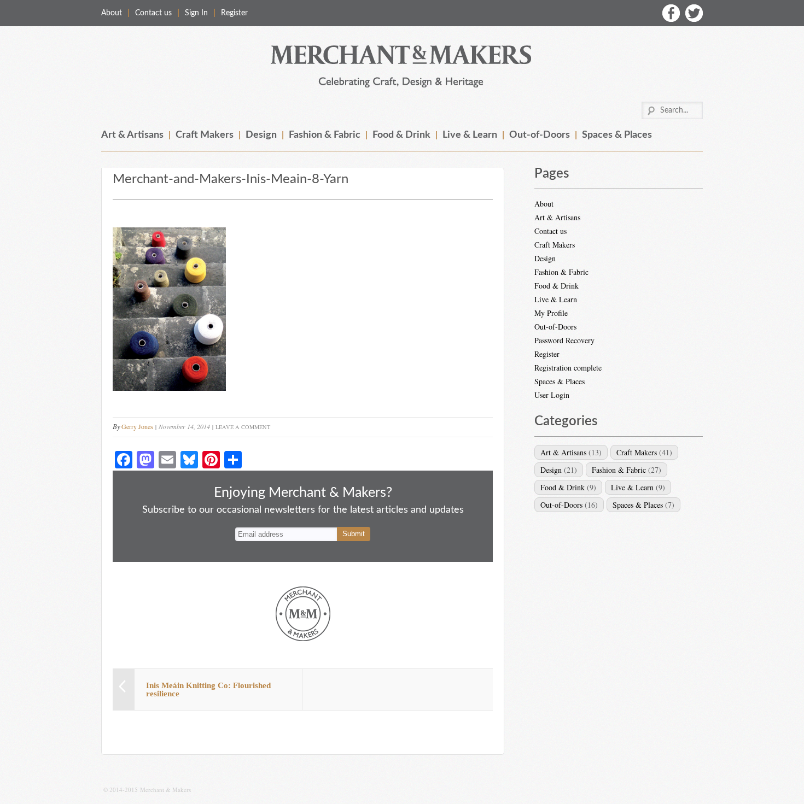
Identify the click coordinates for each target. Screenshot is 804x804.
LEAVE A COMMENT (242, 427)
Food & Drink (401, 135)
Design (261, 135)
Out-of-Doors (539, 135)
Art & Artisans (132, 135)
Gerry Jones (137, 426)
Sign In (196, 13)
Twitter (694, 13)
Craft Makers (205, 135)
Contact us (153, 13)
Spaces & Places (617, 135)
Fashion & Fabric (324, 135)
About (111, 13)
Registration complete (568, 367)
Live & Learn (469, 135)
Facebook (671, 13)
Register (234, 13)
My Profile (551, 313)
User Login (551, 395)
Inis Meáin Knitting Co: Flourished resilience (208, 689)
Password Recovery (564, 340)
